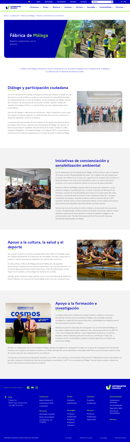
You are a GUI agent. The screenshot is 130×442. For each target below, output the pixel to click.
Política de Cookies (120, 438)
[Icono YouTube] (32, 388)
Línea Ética (68, 438)
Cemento (90, 397)
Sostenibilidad (115, 397)
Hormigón (71, 410)
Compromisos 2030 (46, 403)
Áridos (70, 397)
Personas (43, 411)
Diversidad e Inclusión (47, 414)
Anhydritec (71, 419)
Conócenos (43, 397)
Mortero (90, 410)
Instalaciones (71, 417)
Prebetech (71, 425)
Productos (70, 400)
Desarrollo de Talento (46, 417)
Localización (14, 16)
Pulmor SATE (91, 419)
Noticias (113, 419)
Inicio (6, 16)
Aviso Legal (103, 438)
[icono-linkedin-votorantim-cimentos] (28, 387)
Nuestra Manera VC (46, 400)
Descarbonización (116, 405)
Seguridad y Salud (116, 408)
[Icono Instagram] (36, 387)
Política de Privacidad (86, 438)
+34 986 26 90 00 (15, 405)
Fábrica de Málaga (28, 16)
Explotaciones (72, 403)
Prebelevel (71, 422)
